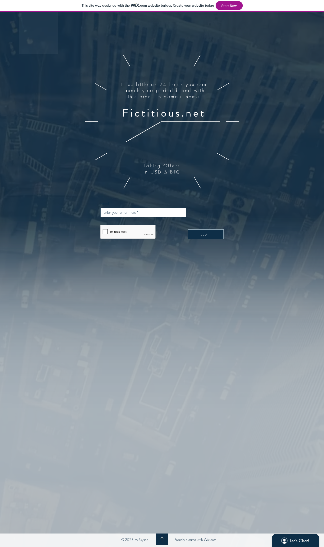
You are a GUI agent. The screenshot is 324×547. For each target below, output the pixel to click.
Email (104, 203)
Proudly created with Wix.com (195, 539)
